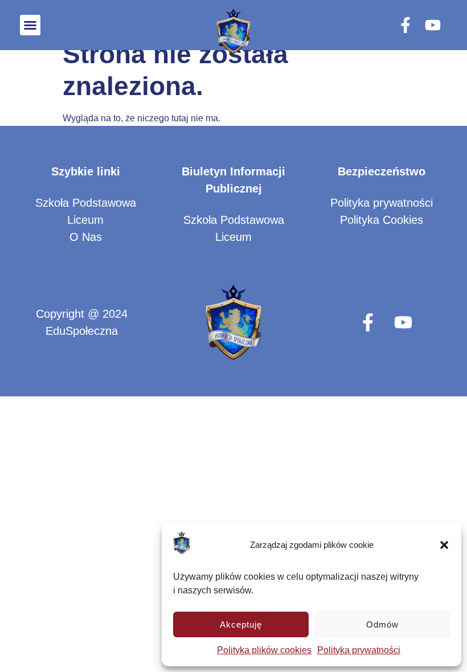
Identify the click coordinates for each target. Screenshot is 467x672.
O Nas (85, 237)
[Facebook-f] (405, 25)
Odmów (382, 624)
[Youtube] (432, 25)
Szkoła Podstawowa (85, 202)
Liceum (85, 220)
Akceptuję (241, 624)
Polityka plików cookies (264, 650)
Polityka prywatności (358, 650)
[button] (444, 545)
